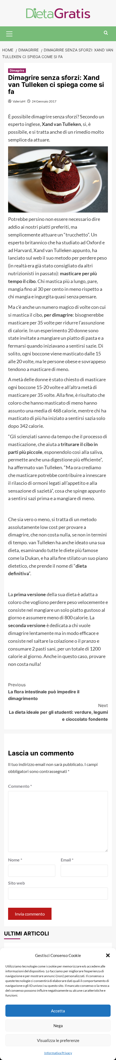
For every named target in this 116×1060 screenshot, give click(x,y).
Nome (15, 859)
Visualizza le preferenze (58, 1040)
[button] (108, 955)
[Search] (106, 33)
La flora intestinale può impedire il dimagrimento (43, 691)
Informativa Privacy (58, 1053)
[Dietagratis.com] (58, 12)
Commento (20, 786)
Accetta (58, 1010)
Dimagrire (17, 70)
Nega (58, 1025)
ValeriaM (19, 101)
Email (67, 859)
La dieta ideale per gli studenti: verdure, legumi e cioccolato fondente (58, 712)
